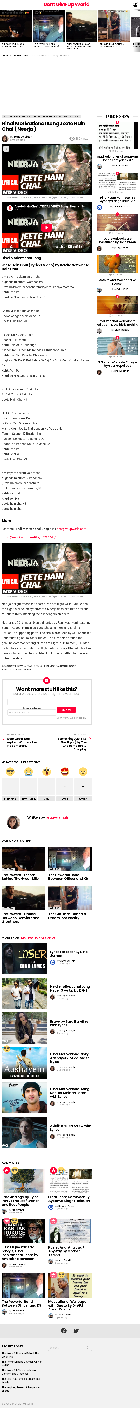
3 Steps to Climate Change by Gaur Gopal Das (117, 364)
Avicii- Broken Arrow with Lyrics (70, 1127)
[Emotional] (61, 1170)
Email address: (32, 708)
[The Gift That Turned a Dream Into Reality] (114, 26)
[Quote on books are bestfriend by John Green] (117, 222)
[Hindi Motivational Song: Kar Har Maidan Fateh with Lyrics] (24, 1097)
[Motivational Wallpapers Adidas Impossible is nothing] (117, 305)
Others (8, 869)
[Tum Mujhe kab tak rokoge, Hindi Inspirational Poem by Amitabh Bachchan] (23, 1231)
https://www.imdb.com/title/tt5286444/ (29, 537)
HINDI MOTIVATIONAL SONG (60, 666)
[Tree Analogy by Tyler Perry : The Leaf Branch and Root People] (23, 1181)
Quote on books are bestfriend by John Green (117, 240)
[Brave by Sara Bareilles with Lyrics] (24, 1028)
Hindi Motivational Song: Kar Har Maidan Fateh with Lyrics (70, 1093)
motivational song (17, 669)
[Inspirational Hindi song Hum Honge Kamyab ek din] (117, 135)
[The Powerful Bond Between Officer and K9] (49, 26)
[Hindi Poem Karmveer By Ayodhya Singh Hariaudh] (70, 1181)
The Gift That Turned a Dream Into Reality (112, 45)
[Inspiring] (6, 1048)
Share (6, 149)
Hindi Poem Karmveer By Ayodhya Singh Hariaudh (69, 1198)
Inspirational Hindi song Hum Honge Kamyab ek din (117, 158)
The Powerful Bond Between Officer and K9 (46, 45)
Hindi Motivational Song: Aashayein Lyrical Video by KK (70, 1058)
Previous (1, 30)
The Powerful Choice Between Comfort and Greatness (79, 46)
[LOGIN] (135, 4)
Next (138, 30)
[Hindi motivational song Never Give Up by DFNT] (24, 993)
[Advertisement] (70, 89)
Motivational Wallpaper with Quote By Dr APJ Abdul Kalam (68, 1305)
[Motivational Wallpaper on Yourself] (117, 264)
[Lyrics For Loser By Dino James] (24, 958)
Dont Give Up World (66, 4)
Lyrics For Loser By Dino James (69, 953)
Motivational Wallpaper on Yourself (118, 281)
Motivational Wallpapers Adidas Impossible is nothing (117, 323)
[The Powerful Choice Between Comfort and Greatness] (81, 26)
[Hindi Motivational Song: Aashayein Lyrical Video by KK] (24, 1063)
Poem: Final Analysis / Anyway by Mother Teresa (66, 1251)
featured (33, 666)
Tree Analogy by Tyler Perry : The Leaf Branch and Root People (21, 1200)
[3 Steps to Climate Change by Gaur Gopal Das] (117, 346)
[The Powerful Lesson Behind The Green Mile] (16, 26)
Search (88, 1348)
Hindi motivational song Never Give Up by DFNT (70, 988)
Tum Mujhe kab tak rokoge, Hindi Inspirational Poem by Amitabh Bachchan (20, 1253)
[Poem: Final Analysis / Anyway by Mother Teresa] (70, 1231)
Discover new (13, 666)
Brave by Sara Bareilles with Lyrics (69, 1023)
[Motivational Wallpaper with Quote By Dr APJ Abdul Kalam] (70, 1285)
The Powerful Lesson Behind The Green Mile (13, 45)
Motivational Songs (38, 938)
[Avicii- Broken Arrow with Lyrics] (24, 1132)
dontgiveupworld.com (71, 529)
